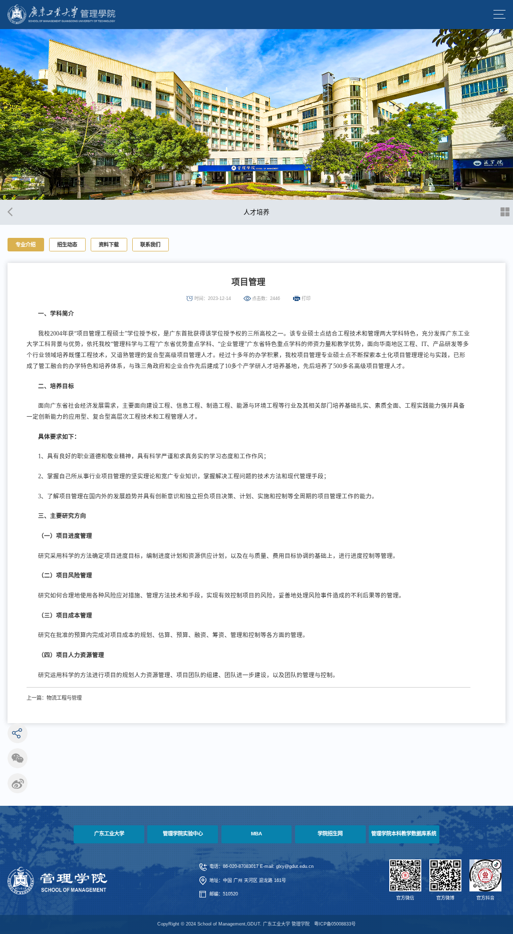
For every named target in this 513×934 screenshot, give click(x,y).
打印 (306, 298)
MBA (256, 833)
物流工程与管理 (64, 698)
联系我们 (150, 244)
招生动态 (67, 244)
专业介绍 (26, 244)
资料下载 (109, 244)
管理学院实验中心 (183, 833)
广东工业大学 (109, 833)
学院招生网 (330, 833)
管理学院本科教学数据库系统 (403, 833)
